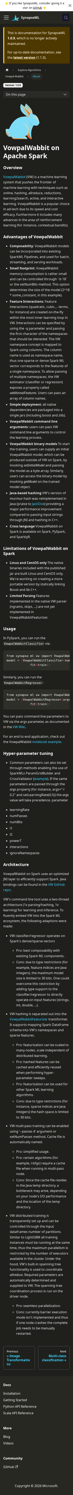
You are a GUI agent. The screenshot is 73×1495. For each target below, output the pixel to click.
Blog (6, 1436)
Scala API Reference (18, 1413)
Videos (8, 1443)
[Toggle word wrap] (57, 655)
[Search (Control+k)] (66, 17)
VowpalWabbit (14, 177)
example (40, 778)
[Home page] (7, 70)
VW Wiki (19, 727)
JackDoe (38, 504)
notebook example (46, 742)
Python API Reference (19, 1406)
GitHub (37, 8)
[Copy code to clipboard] (64, 655)
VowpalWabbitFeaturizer (29, 1019)
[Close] (70, 5)
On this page (16, 94)
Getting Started (15, 1400)
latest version (24, 57)
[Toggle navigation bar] (6, 17)
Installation (11, 1393)
